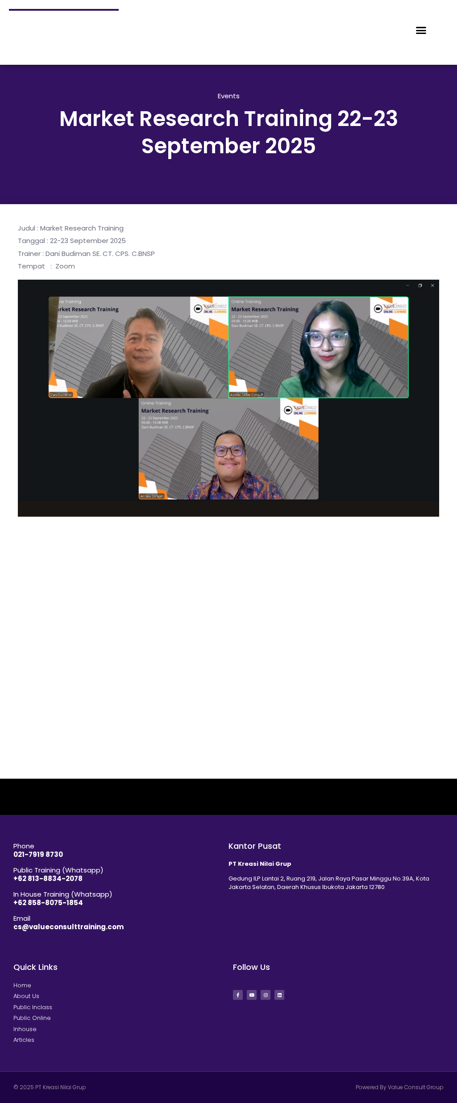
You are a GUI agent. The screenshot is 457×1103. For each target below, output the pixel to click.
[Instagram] (265, 995)
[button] (421, 30)
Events (229, 96)
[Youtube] (252, 995)
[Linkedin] (279, 995)
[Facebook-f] (238, 995)
